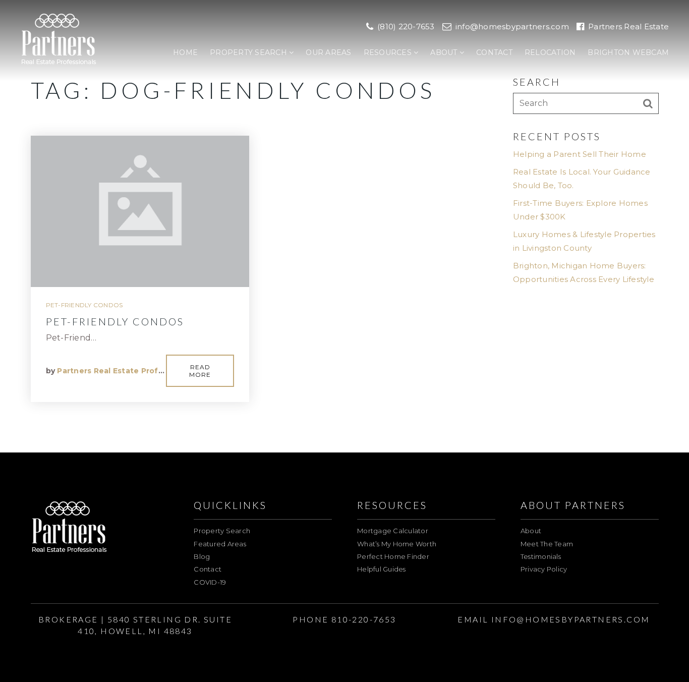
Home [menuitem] (185, 52)
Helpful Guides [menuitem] (381, 569)
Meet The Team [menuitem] (547, 544)
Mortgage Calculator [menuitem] (392, 531)
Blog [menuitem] (202, 556)
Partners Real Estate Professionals (126, 370)
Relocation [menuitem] (550, 52)
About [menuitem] (445, 52)
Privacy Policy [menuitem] (544, 569)
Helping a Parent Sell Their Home (579, 154)
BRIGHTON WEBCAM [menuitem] (628, 52)
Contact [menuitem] (494, 52)
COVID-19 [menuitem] (210, 582)
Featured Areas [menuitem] (220, 544)
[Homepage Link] (58, 39)
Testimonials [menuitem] (541, 556)
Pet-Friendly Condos (84, 305)
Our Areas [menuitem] (328, 52)
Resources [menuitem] (389, 52)
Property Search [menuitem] (249, 52)
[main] (344, 226)
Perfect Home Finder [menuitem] (393, 556)
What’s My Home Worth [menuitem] (396, 544)
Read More (200, 370)
